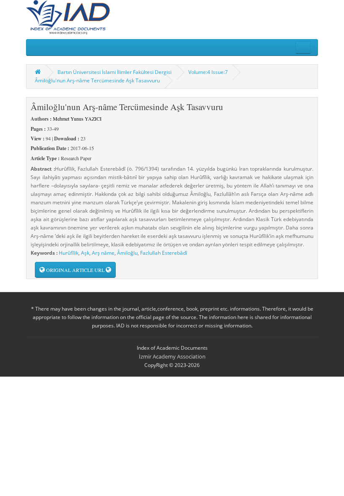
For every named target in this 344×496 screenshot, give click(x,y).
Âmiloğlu (127, 252)
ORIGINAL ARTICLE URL (75, 269)
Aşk (85, 252)
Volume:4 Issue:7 (208, 72)
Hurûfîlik (68, 252)
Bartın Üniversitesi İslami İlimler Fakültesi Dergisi (114, 72)
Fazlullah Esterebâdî (163, 252)
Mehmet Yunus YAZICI (77, 118)
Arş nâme (103, 252)
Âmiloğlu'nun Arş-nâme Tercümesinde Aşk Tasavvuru (97, 80)
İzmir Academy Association (172, 356)
